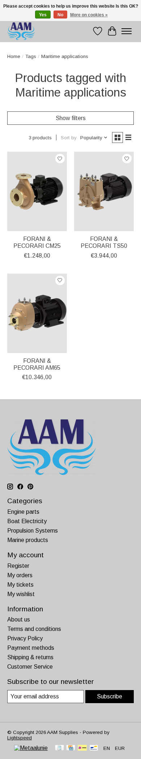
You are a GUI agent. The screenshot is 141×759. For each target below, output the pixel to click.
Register (18, 566)
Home (13, 56)
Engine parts (23, 512)
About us (18, 619)
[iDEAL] (82, 748)
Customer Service (30, 667)
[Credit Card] (70, 748)
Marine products (27, 540)
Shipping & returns (30, 657)
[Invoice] (59, 748)
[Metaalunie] (31, 748)
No (60, 14)
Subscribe (109, 696)
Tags (30, 56)
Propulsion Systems (32, 531)
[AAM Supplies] (21, 31)
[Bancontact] (93, 748)
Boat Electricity (27, 521)
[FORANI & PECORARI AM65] (37, 313)
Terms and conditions (34, 629)
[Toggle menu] (126, 31)
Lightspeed (19, 737)
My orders (20, 575)
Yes (43, 14)
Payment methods (30, 648)
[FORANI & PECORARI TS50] (104, 191)
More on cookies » (89, 14)
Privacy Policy (25, 638)
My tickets (20, 585)
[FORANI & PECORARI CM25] (37, 191)
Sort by (69, 137)
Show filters (71, 118)
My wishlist (21, 594)
